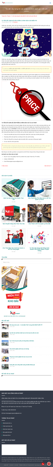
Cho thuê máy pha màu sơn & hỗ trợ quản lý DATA (39, 198)
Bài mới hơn (47, 165)
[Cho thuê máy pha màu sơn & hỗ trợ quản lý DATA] (39, 187)
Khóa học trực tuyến (16, 457)
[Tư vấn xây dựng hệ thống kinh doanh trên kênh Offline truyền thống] (39, 237)
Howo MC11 (4, 461)
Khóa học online (25, 457)
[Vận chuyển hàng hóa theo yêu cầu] (13, 213)
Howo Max (47, 459)
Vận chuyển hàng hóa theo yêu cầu (14, 223)
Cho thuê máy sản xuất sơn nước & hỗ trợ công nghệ (14, 248)
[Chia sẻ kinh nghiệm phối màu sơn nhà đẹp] (5, 353)
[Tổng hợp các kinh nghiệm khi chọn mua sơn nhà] (5, 361)
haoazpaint (15, 22)
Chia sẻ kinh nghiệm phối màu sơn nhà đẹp (19, 348)
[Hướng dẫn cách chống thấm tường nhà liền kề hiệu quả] (5, 369)
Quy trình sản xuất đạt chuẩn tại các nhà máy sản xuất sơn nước (24, 333)
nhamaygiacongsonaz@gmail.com (14, 413)
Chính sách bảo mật (7, 426)
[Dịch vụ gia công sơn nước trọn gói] (13, 187)
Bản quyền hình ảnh (7, 432)
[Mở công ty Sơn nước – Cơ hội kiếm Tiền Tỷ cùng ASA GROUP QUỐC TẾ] (5, 329)
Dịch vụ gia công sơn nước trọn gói (14, 198)
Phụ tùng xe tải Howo (6, 459)
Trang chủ (4, 16)
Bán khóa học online (44, 457)
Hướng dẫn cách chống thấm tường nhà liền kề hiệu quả (22, 364)
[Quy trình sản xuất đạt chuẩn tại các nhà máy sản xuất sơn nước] (5, 337)
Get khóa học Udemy (6, 457)
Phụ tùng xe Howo (40, 459)
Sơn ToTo (10, 461)
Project (8, 16)
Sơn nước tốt (16, 461)
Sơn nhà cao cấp (39, 461)
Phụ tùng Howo (31, 459)
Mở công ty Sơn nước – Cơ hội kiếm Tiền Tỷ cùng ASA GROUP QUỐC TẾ (26, 325)
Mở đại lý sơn (23, 461)
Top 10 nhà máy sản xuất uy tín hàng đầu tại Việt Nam (22, 340)
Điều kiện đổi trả (6, 435)
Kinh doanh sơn (30, 461)
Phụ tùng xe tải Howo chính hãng (19, 459)
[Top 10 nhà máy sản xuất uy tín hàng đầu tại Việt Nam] (5, 345)
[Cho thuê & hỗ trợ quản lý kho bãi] (39, 213)
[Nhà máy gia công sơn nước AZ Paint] (8, 2)
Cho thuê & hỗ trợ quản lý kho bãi (39, 223)
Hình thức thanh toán (8, 429)
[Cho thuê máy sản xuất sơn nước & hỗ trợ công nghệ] (13, 237)
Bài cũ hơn (5, 165)
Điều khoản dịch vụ (7, 423)
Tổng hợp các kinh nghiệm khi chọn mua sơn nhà (21, 356)
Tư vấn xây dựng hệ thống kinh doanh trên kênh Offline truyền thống (39, 249)
